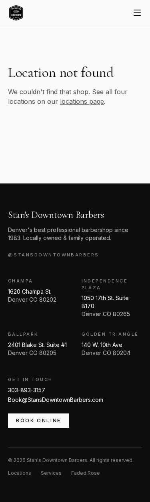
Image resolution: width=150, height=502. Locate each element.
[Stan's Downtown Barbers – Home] (16, 13)
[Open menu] (137, 13)
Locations (19, 473)
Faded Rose (85, 473)
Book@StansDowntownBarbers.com (55, 399)
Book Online (38, 420)
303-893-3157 (26, 390)
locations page (82, 101)
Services (51, 473)
